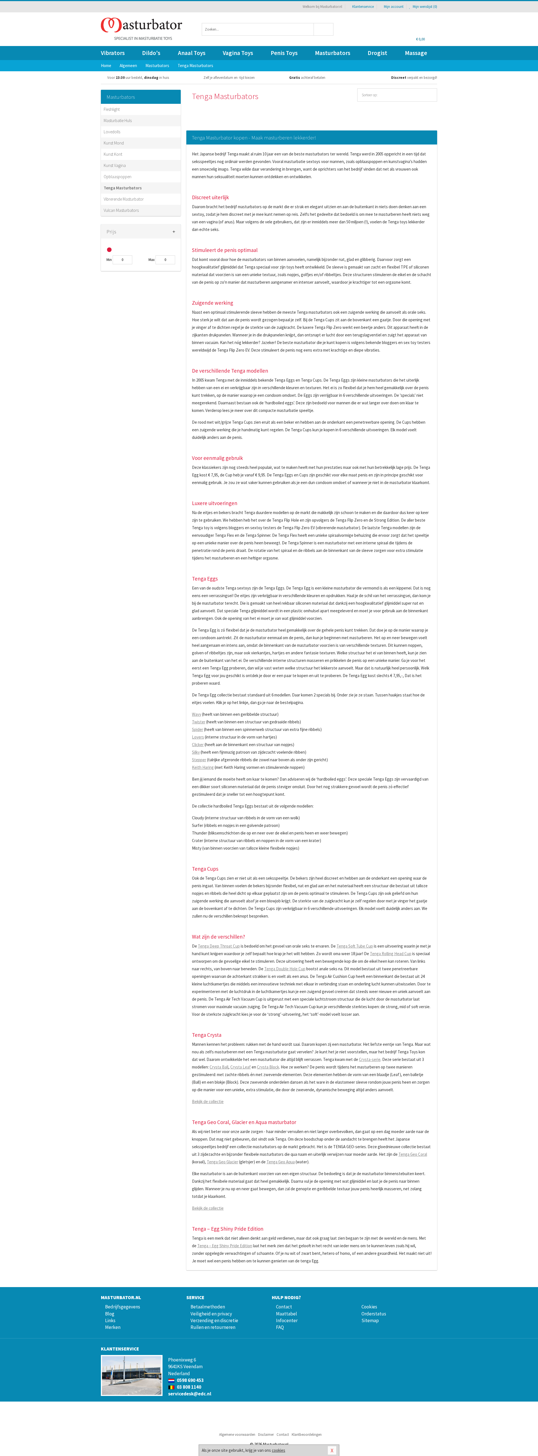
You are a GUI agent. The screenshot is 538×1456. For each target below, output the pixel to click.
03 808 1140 (188, 1387)
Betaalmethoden (208, 1307)
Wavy (196, 714)
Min (109, 259)
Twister (198, 721)
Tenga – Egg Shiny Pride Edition (224, 1245)
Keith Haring (203, 767)
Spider (197, 729)
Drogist (377, 53)
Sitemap (370, 1320)
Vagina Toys (238, 53)
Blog (109, 1314)
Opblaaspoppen (117, 176)
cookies (278, 1450)
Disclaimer (266, 1434)
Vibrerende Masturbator (124, 199)
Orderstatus (373, 1314)
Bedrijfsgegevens (122, 1307)
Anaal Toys (191, 53)
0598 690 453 (190, 1380)
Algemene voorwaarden (237, 1434)
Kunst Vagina (115, 165)
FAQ (280, 1327)
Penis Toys (284, 53)
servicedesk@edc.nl (189, 1394)
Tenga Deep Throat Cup (219, 946)
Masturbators (332, 53)
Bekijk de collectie (208, 1101)
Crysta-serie (370, 1059)
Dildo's (151, 53)
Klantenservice (363, 6)
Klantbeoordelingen (307, 1434)
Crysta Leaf (240, 1067)
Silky (196, 752)
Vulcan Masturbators (121, 210)
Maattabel (286, 1314)
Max (152, 259)
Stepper (199, 759)
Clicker (198, 744)
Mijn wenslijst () (424, 6)
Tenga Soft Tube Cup (355, 946)
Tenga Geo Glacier (222, 1161)
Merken (112, 1327)
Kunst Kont (113, 154)
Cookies (369, 1307)
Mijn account (394, 6)
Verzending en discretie (214, 1320)
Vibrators (113, 53)
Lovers (198, 737)
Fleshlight (112, 109)
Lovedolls (112, 131)
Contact (284, 1307)
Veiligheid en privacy (211, 1314)
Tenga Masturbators (123, 188)
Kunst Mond (114, 143)
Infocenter (287, 1320)
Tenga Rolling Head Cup (390, 953)
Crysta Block (268, 1067)
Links (110, 1320)
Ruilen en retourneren (213, 1327)
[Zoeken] (324, 29)
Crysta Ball (219, 1067)
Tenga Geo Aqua (280, 1161)
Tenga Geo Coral (412, 1154)
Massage (416, 53)
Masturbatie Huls (118, 120)
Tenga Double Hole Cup (284, 968)
